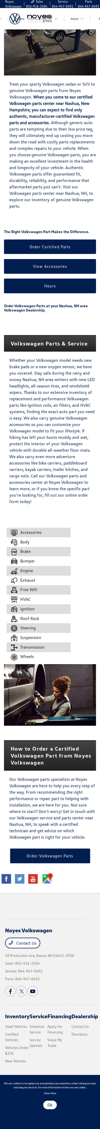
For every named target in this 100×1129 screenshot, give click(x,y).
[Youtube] (32, 991)
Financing (59, 1016)
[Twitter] (21, 991)
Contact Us (26, 943)
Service (38, 1016)
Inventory (17, 1016)
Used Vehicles (16, 1026)
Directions (79, 1034)
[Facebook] (10, 991)
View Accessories (50, 266)
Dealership (84, 1016)
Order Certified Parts (50, 246)
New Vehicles (15, 1061)
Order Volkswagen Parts (50, 855)
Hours (49, 285)
